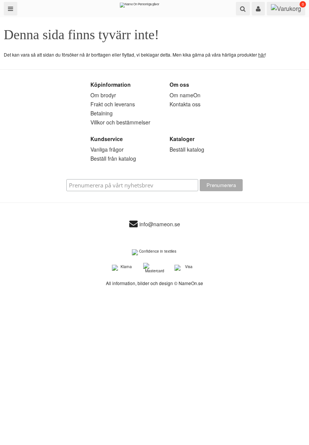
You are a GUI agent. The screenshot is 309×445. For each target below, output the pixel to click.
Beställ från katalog (113, 158)
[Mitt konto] (258, 8)
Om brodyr (103, 95)
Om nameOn (185, 95)
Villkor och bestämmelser (120, 122)
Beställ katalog (187, 149)
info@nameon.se (159, 224)
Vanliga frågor (107, 149)
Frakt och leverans (112, 104)
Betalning (101, 113)
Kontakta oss (185, 104)
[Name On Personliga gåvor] (139, 7)
